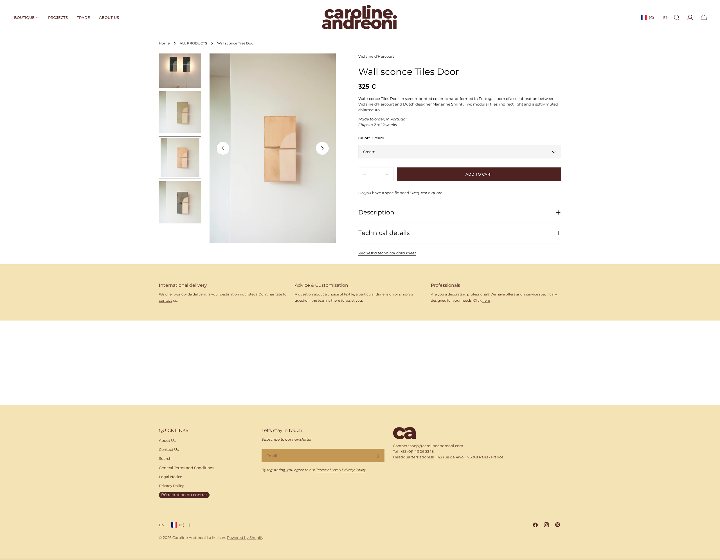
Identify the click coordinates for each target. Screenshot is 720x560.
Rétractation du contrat (184, 494)
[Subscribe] (378, 456)
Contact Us (169, 449)
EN (666, 17)
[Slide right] (322, 148)
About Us (167, 440)
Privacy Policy (171, 485)
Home (164, 43)
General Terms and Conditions (186, 467)
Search (165, 458)
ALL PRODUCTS (193, 43)
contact (165, 301)
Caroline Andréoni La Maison (198, 537)
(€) (654, 17)
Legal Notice (170, 476)
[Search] (676, 17)
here (486, 301)
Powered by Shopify (245, 537)
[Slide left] (223, 148)
